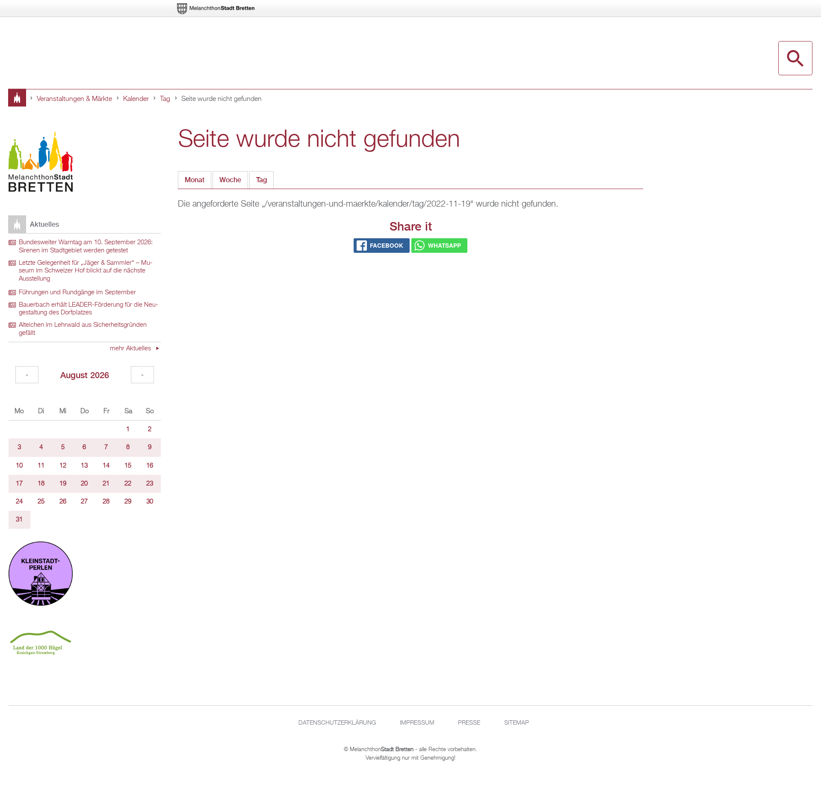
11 (41, 466)
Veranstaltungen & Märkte (74, 99)
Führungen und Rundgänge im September (77, 293)
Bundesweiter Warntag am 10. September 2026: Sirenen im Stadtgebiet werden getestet (86, 247)
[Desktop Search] (795, 58)
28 (106, 502)
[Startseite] (41, 163)
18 (41, 484)
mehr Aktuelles (131, 349)
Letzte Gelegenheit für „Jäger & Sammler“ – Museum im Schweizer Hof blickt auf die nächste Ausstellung (86, 271)
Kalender (136, 99)
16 (149, 466)
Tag (165, 99)
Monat (194, 180)
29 (127, 502)
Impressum (417, 723)
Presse (469, 723)
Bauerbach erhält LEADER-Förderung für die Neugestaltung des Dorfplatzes (88, 309)
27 (84, 502)
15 (127, 466)
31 (19, 520)
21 (106, 484)
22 (127, 484)
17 (19, 484)
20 (84, 484)
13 (84, 466)
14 (106, 466)
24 (19, 502)
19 (62, 484)
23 (149, 484)
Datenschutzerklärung (337, 723)
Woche (230, 180)
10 (19, 466)
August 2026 (84, 375)
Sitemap (516, 723)
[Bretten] (216, 8)
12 (62, 466)
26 (62, 502)
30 (149, 502)
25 (41, 502)
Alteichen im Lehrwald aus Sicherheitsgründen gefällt (83, 329)
